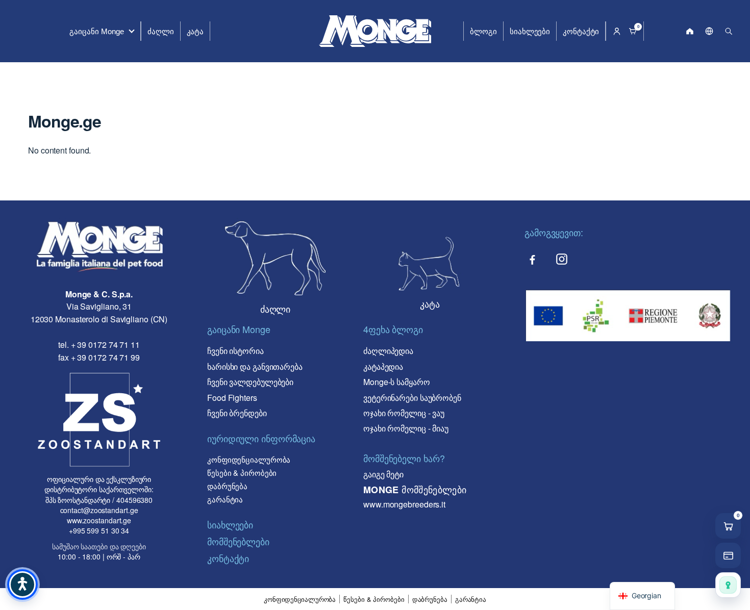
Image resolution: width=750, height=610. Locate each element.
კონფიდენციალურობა (248, 459)
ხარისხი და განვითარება (255, 366)
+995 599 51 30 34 (99, 530)
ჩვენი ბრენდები (237, 413)
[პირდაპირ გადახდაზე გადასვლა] (728, 555)
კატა (195, 31)
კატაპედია (383, 366)
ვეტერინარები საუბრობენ (412, 397)
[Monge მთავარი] (375, 31)
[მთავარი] (690, 31)
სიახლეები (530, 31)
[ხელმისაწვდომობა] (22, 584)
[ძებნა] (728, 31)
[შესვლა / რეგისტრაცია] (617, 31)
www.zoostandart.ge (99, 520)
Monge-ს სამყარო (396, 382)
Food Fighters (232, 397)
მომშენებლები (238, 541)
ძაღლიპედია (388, 351)
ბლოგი (483, 31)
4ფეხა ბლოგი (393, 329)
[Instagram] (561, 259)
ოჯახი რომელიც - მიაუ (405, 428)
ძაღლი (160, 31)
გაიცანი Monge (96, 31)
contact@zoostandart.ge (99, 510)
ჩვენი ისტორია (235, 351)
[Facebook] (532, 259)
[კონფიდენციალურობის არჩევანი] (728, 585)
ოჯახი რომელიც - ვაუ (403, 413)
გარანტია (225, 499)
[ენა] (709, 31)
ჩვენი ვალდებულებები (250, 382)
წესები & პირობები (242, 472)
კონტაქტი (581, 31)
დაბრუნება (227, 485)
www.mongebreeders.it (404, 504)
